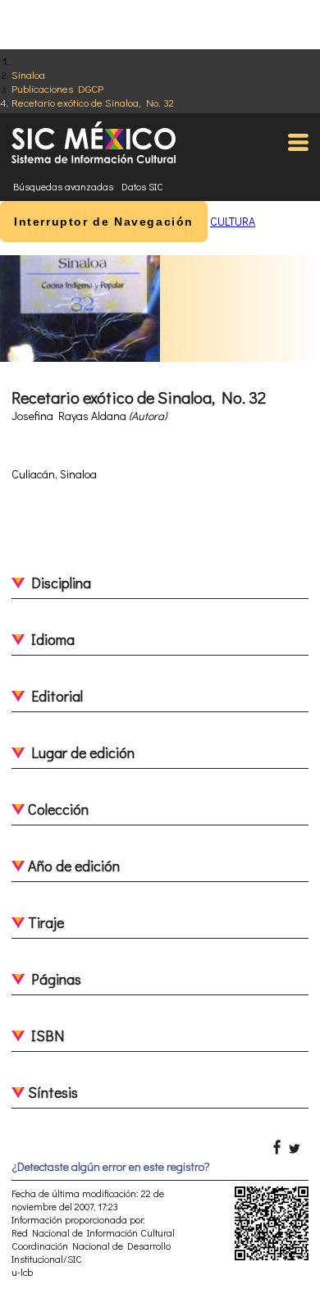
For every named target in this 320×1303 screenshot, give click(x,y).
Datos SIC (142, 186)
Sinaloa (28, 74)
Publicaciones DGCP (57, 88)
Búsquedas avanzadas (63, 186)
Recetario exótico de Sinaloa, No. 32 (92, 102)
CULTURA (232, 221)
